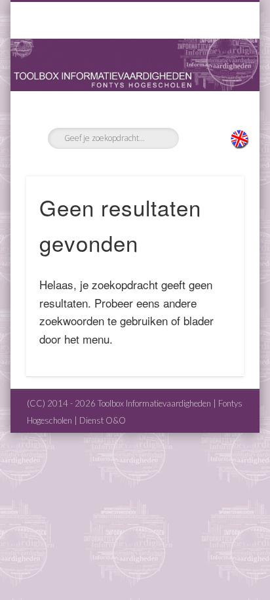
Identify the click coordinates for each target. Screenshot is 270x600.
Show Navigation (212, 117)
